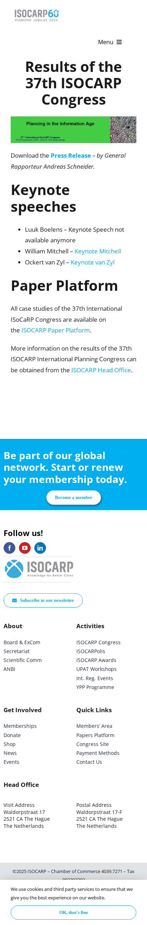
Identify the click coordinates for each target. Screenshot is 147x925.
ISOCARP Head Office (101, 370)
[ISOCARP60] (36, 8)
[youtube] (25, 548)
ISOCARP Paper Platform (55, 330)
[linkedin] (40, 548)
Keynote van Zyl (93, 262)
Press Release (71, 155)
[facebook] (9, 548)
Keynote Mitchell (98, 251)
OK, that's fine (73, 912)
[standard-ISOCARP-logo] (39, 560)
